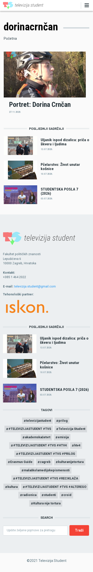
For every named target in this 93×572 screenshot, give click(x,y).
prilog (63, 420)
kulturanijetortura (71, 462)
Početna (10, 38)
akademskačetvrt (37, 437)
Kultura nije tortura (47, 503)
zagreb (45, 462)
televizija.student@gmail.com (35, 286)
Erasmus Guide (21, 462)
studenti (50, 495)
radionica (29, 495)
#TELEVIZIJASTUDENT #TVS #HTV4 (40, 445)
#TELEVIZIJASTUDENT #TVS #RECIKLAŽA (46, 478)
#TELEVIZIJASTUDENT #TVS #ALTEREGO (55, 487)
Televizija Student (72, 429)
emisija (63, 437)
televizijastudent (38, 420)
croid (67, 495)
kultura (12, 487)
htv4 (77, 445)
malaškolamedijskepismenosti (47, 470)
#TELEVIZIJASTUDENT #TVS (29, 429)
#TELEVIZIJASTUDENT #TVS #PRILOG (46, 454)
